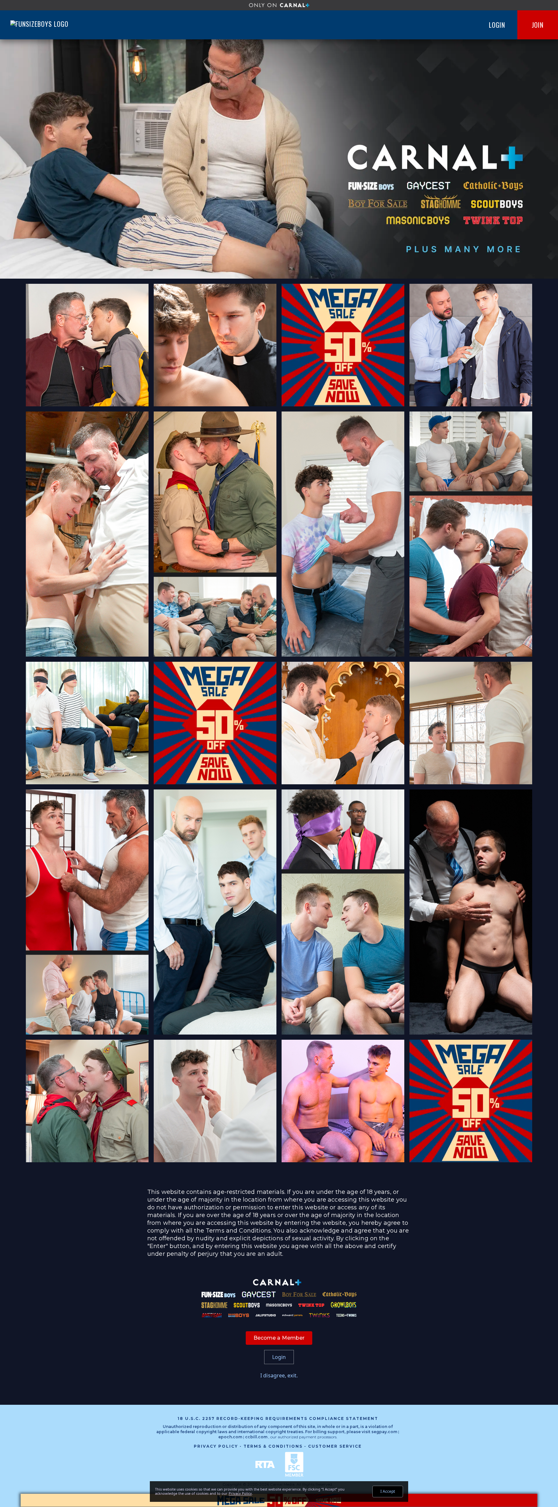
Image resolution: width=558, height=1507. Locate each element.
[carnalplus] (279, 5)
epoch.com (230, 1436)
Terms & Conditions (273, 1446)
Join (537, 25)
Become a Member (279, 1338)
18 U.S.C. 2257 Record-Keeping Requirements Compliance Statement (278, 1418)
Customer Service (335, 1446)
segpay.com (384, 1431)
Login (497, 25)
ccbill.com (256, 1436)
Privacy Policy (216, 1446)
